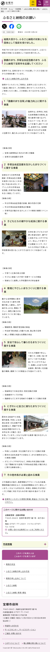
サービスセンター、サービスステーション (20, 630)
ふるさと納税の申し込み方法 (16, 79)
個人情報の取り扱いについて (35, 643)
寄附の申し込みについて (16, 578)
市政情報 (18, 8)
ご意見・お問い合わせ (13, 633)
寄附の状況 (10, 564)
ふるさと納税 (11, 585)
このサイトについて (12, 643)
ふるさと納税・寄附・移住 (32, 8)
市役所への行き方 (12, 626)
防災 (33, 4)
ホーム (11, 8)
